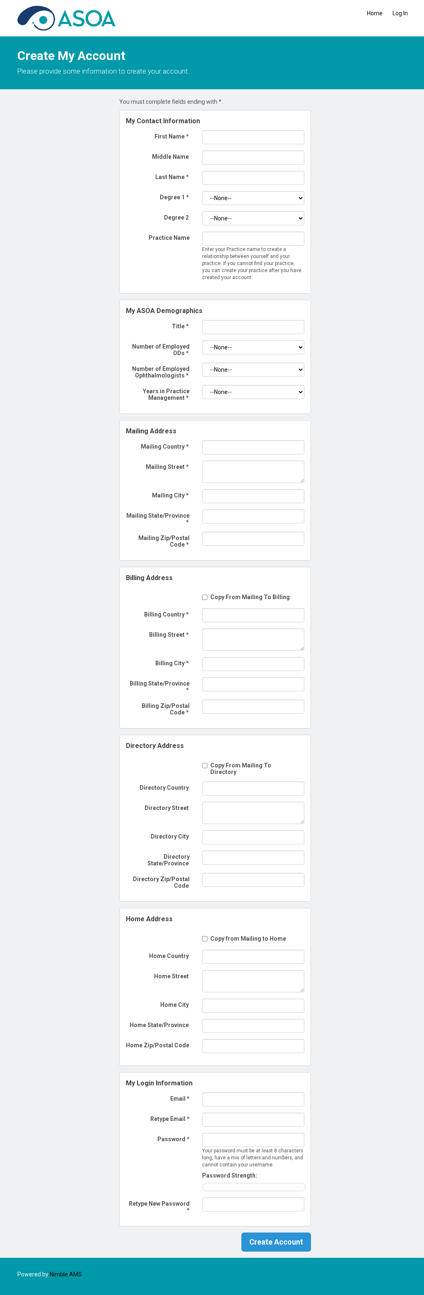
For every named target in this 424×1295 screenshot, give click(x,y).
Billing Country (166, 614)
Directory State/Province (168, 860)
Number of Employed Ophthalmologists (161, 372)
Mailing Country (165, 446)
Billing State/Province (160, 686)
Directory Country (164, 787)
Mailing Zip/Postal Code (164, 541)
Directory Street (167, 808)
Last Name (172, 177)
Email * (180, 1098)
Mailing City (170, 495)
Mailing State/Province (158, 519)
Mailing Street (167, 467)
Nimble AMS (66, 1274)
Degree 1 (174, 197)
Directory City (170, 836)
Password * (173, 1139)
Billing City (172, 663)
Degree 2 (176, 217)
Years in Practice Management (166, 394)
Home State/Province (159, 1025)
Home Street (171, 976)
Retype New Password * (159, 1207)
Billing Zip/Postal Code (166, 709)
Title (180, 326)
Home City (174, 1004)
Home (375, 13)
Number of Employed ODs (161, 349)
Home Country (169, 956)
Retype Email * (170, 1119)
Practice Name (169, 237)
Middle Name (170, 156)
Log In (400, 13)
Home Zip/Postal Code (157, 1045)
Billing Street (169, 634)
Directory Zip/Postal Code (161, 882)
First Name (171, 136)
